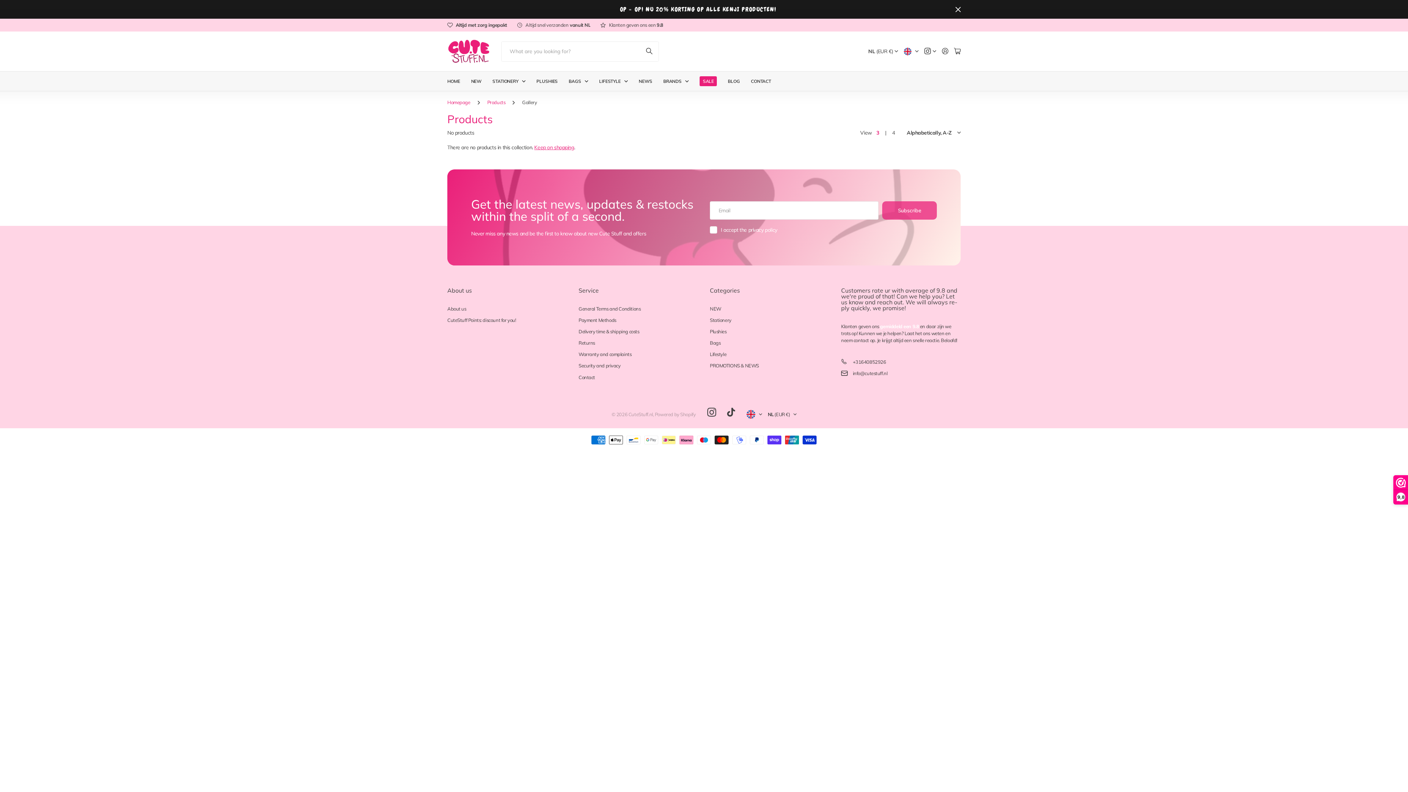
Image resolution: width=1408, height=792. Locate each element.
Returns (587, 343)
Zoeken (650, 51)
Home (453, 81)
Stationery (505, 81)
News (645, 81)
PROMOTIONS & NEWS (734, 365)
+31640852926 (869, 362)
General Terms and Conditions (610, 309)
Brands (672, 81)
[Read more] (930, 51)
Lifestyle (718, 354)
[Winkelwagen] (957, 51)
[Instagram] (711, 412)
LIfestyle (610, 81)
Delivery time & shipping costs (609, 331)
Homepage (458, 102)
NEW (715, 309)
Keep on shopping (554, 147)
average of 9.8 (925, 290)
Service (589, 290)
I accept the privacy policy (749, 230)
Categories (725, 290)
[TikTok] (731, 412)
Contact (761, 81)
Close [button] (958, 9)
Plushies (547, 81)
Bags (575, 81)
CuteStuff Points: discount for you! (481, 320)
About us (459, 290)
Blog (734, 81)
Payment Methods (597, 320)
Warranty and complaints (605, 354)
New (476, 81)
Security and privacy (600, 365)
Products (496, 102)
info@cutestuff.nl (870, 373)
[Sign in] (945, 51)
